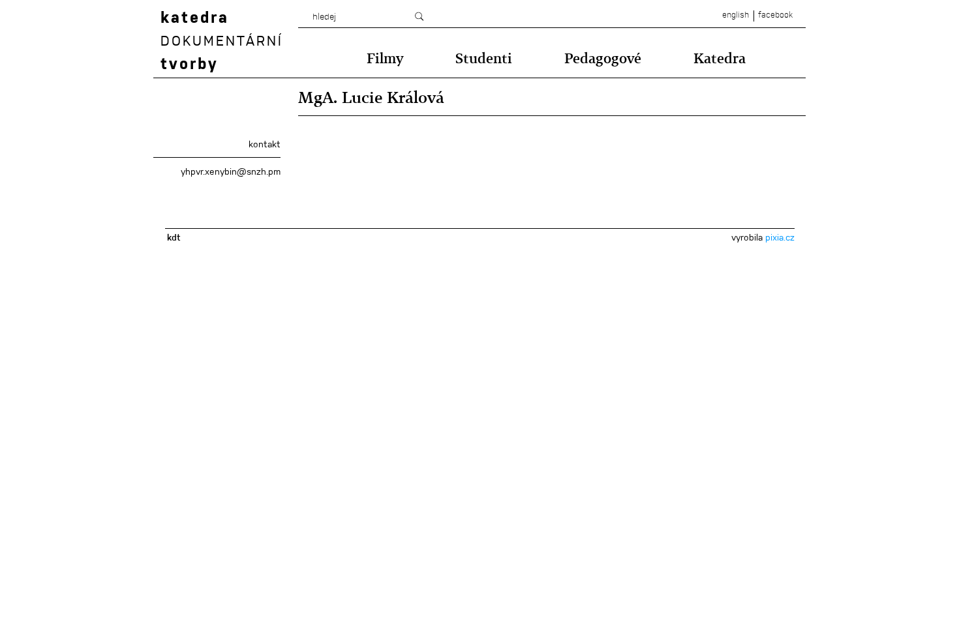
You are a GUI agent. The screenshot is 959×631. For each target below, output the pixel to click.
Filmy (385, 58)
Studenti (483, 58)
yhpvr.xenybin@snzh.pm (231, 171)
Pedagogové (602, 58)
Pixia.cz (780, 237)
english (735, 15)
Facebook (775, 15)
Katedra (719, 58)
